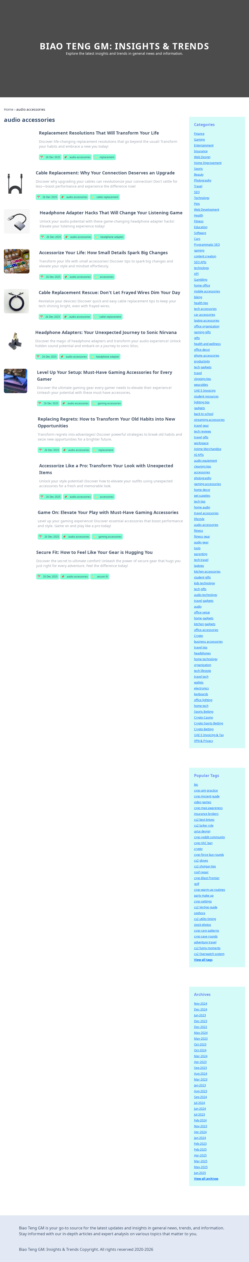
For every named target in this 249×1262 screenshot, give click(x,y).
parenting (200, 554)
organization (202, 665)
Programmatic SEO (207, 245)
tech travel (201, 560)
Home (8, 109)
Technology (201, 198)
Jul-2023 (199, 1114)
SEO (197, 192)
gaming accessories (106, 403)
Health (198, 215)
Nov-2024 (200, 1003)
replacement (104, 157)
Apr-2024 (200, 1132)
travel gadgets (203, 601)
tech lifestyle (202, 671)
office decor (202, 350)
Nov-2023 (200, 1126)
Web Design (202, 157)
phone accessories (206, 355)
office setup (202, 612)
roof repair (201, 872)
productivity (202, 361)
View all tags (203, 960)
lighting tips (202, 402)
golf (196, 884)
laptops (199, 566)
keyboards (201, 694)
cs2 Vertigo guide (205, 907)
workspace (201, 443)
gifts (197, 338)
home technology (205, 659)
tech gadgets (203, 367)
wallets (199, 682)
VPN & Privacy (203, 741)
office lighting (203, 700)
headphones (202, 653)
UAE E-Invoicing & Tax (209, 735)
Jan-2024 (200, 1138)
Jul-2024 (199, 1103)
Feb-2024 (200, 1120)
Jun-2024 (200, 1109)
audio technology (205, 595)
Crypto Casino (203, 717)
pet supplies (202, 496)
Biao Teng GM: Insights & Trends (124, 46)
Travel (198, 186)
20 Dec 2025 (47, 576)
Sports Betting (203, 712)
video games (202, 802)
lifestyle (199, 519)
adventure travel (205, 942)
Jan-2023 (200, 1085)
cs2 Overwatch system (209, 954)
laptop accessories (206, 320)
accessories (104, 277)
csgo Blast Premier (207, 878)
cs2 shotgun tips (205, 866)
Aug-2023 (200, 1091)
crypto (198, 849)
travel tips (200, 647)
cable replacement (104, 197)
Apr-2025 (200, 1155)
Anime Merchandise (207, 449)
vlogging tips (202, 379)
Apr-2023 (200, 1062)
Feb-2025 (200, 1149)
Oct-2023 (200, 1044)
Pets (197, 204)
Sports (198, 169)
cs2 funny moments (207, 948)
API (196, 274)
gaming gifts (202, 332)
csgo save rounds (206, 936)
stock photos (202, 925)
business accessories (208, 642)
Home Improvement (208, 163)
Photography (202, 180)
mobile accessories (207, 291)
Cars (197, 239)
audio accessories (77, 157)
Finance (199, 134)
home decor (202, 490)
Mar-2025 (200, 1161)
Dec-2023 (200, 1021)
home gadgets (203, 618)
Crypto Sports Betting (208, 723)
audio (198, 606)
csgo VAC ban (203, 843)
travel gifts (201, 437)
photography (202, 478)
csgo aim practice (206, 790)
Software (200, 233)
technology (201, 268)
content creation (205, 256)
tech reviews (202, 431)
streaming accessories (209, 420)
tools (197, 548)
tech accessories (205, 309)
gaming (199, 250)
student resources (206, 396)
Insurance (201, 151)
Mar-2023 (200, 1079)
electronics (201, 688)
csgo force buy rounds (209, 855)
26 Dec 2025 (50, 157)
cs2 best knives (204, 820)
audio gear (201, 542)
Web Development (206, 209)
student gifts (202, 577)
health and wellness (207, 344)
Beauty (199, 174)
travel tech (201, 677)
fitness (198, 531)
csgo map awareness (208, 808)
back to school (203, 414)
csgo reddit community (209, 837)
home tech (201, 706)
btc (196, 785)
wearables (201, 385)
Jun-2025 (200, 1173)
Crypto (198, 636)
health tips (201, 303)
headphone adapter (109, 237)
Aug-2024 (200, 1074)
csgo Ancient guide (207, 796)
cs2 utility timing (205, 919)
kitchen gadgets (204, 624)
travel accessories (206, 513)
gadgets (199, 408)
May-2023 (201, 1039)
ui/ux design (202, 831)
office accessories (206, 630)
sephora (199, 913)
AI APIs (199, 455)
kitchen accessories (207, 571)
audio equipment (205, 461)
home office (202, 285)
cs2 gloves (201, 860)
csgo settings (203, 901)
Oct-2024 (200, 1050)
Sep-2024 (200, 1097)
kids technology (204, 583)
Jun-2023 (200, 1015)
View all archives (206, 1179)
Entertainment (203, 145)
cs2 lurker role (203, 825)
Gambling (200, 280)
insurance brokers (206, 814)
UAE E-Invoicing (204, 390)
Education (200, 227)
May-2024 (201, 1033)
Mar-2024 (200, 1056)
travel (198, 373)
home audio (202, 507)
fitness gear (202, 536)
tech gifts (200, 589)
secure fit (99, 576)
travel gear (201, 426)
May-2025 (201, 1167)
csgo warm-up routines (209, 890)
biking (198, 297)
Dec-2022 (200, 1027)
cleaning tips (202, 466)
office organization (206, 326)
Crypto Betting (203, 729)
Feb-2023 (200, 1144)
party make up (203, 895)
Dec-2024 (200, 1009)
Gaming (199, 139)
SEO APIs (200, 262)
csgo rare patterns (206, 930)
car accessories (204, 315)
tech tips (199, 501)
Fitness (199, 221)
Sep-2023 (200, 1068)
